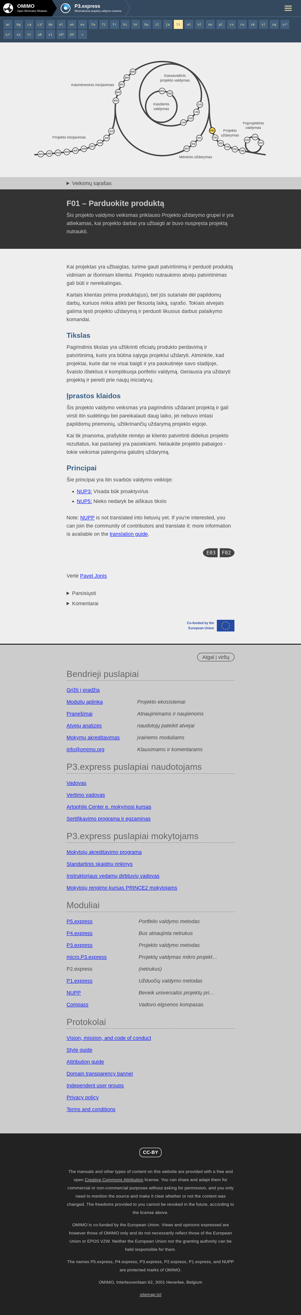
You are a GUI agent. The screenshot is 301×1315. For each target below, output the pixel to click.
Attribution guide (85, 1062)
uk (40, 34)
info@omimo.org (85, 749)
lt (178, 24)
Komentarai (85, 603)
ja (168, 24)
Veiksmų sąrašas (92, 183)
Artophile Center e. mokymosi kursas (109, 807)
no (210, 24)
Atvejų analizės (84, 725)
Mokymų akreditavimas (93, 737)
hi (125, 24)
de (51, 24)
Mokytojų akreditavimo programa (104, 852)
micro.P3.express (87, 957)
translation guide (129, 534)
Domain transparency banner (100, 1073)
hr (136, 24)
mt (189, 24)
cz (40, 24)
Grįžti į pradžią (83, 690)
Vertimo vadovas (86, 795)
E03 (211, 553)
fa (93, 24)
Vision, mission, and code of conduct (109, 1038)
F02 (226, 553)
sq (274, 24)
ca (29, 24)
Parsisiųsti (84, 593)
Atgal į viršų (215, 657)
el (61, 24)
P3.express (80, 945)
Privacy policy (83, 1097)
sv (19, 34)
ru (242, 24)
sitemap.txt (150, 1294)
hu (146, 24)
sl (263, 24)
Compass (77, 1004)
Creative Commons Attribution (114, 1179)
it (157, 24)
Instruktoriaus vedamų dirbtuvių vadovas (113, 876)
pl (221, 24)
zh (61, 34)
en (72, 24)
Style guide (79, 1050)
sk (253, 24)
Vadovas (76, 783)
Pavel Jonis (93, 576)
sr (284, 24)
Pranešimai (80, 714)
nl (200, 24)
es (82, 24)
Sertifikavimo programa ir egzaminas (109, 818)
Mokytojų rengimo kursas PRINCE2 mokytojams (122, 888)
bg (19, 24)
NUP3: (84, 491)
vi (51, 34)
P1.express (80, 981)
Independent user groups (95, 1085)
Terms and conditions (91, 1109)
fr (114, 24)
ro (232, 24)
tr (29, 34)
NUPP (87, 517)
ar (8, 24)
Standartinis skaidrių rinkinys (100, 864)
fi (104, 24)
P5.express (80, 921)
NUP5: (84, 501)
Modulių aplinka (85, 702)
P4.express (80, 933)
